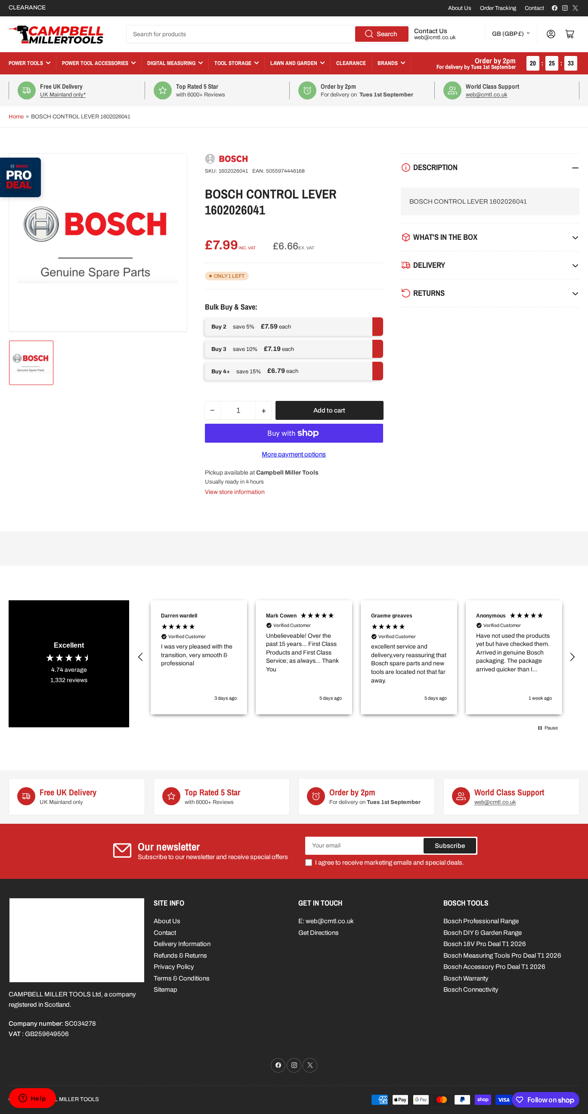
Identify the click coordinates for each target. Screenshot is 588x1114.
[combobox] (268, 34)
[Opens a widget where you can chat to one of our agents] (32, 1099)
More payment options (294, 454)
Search (387, 34)
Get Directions (318, 932)
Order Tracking (498, 8)
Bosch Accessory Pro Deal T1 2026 (494, 966)
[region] (356, 657)
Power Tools (26, 63)
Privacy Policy (174, 966)
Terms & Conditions (182, 978)
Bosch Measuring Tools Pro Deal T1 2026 (502, 955)
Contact (534, 8)
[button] (140, 657)
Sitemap (165, 989)
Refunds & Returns (180, 955)
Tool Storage (232, 63)
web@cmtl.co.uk (435, 37)
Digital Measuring (171, 63)
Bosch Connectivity (470, 989)
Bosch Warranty (466, 978)
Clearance (351, 63)
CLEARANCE (27, 7)
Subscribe (450, 845)
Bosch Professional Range (481, 921)
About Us (459, 8)
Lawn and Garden (293, 63)
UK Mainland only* (63, 95)
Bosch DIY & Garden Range (482, 932)
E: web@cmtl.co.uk (326, 921)
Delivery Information (182, 943)
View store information (235, 492)
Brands (388, 63)
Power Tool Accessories (95, 63)
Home (16, 117)
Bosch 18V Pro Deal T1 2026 (484, 943)
